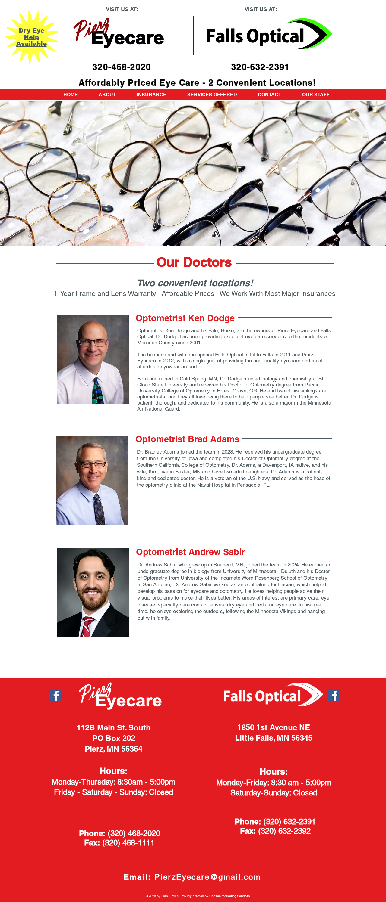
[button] (316, 94)
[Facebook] (55, 695)
